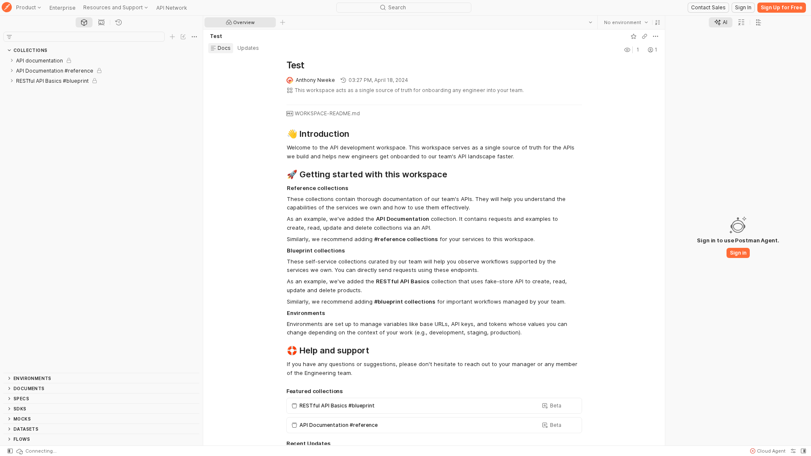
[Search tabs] (590, 22)
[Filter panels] (9, 37)
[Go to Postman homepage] (7, 8)
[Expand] (11, 60)
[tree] (101, 214)
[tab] (84, 22)
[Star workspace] (633, 36)
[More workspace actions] (655, 36)
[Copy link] (644, 36)
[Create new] (172, 37)
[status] (36, 451)
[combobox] (626, 22)
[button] (658, 22)
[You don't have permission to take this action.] (283, 22)
